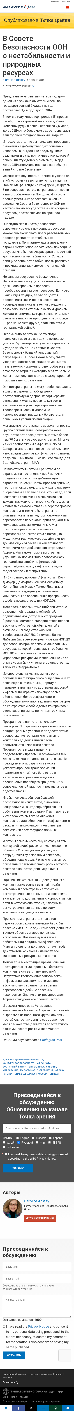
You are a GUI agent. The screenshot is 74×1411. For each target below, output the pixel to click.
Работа (58, 1374)
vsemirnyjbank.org (61, 1)
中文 (42, 1142)
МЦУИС (24, 1397)
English (24, 1138)
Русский (27, 86)
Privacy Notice (38, 1326)
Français (41, 1138)
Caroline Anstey (14, 80)
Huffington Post (51, 1040)
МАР (60, 1392)
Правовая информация (14, 1374)
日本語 (56, 1142)
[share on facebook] (18, 1408)
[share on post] (31, 1408)
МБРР (52, 1392)
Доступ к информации (40, 1374)
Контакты (7, 1377)
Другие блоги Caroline (40, 1218)
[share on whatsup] (55, 1408)
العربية (11, 1142)
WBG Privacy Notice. (43, 1158)
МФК (5, 1397)
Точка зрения (55, 20)
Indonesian (13, 1147)
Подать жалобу (10, 1382)
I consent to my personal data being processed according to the (38, 1156)
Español (58, 1138)
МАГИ (14, 1397)
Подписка (18, 1168)
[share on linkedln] (43, 1408)
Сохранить (14, 1355)
